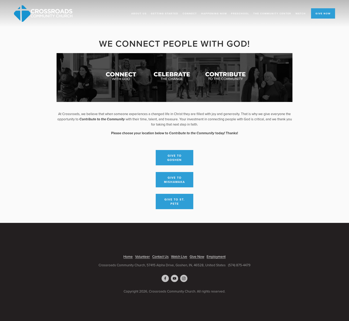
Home (128, 256)
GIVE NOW (323, 13)
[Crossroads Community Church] (174, 278)
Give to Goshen (174, 157)
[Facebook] (165, 278)
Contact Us (160, 256)
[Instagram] (183, 278)
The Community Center (272, 13)
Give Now (197, 256)
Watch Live (179, 256)
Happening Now (214, 13)
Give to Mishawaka (174, 179)
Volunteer (142, 256)
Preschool (240, 13)
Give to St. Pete (174, 201)
